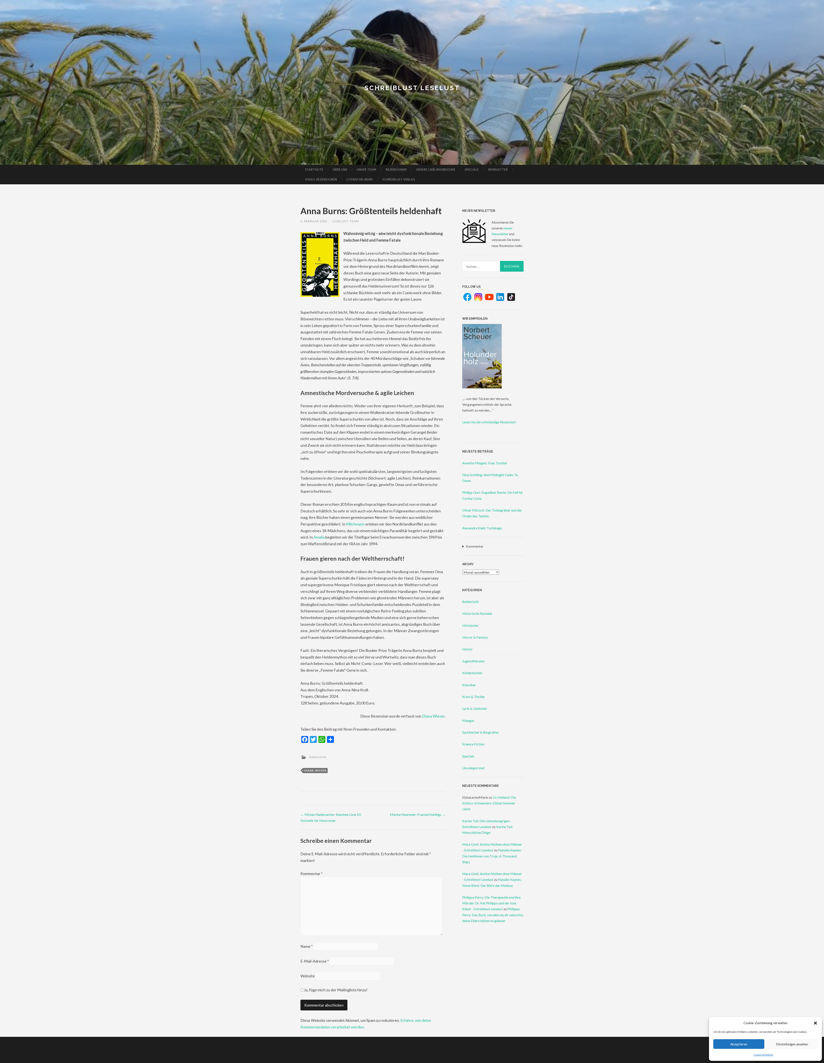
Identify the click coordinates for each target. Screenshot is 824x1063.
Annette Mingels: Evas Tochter (484, 463)
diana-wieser (315, 770)
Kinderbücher (472, 673)
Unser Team (366, 169)
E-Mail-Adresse (314, 961)
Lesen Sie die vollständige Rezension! (489, 422)
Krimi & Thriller (473, 697)
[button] (815, 1023)
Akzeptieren (738, 1044)
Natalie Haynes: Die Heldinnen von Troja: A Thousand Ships (492, 856)
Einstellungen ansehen (792, 1044)
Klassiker (469, 685)
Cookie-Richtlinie (763, 1054)
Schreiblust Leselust (412, 88)
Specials (472, 169)
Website (307, 976)
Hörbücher (470, 625)
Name (306, 946)
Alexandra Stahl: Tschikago (482, 528)
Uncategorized (473, 768)
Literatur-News (360, 179)
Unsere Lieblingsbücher (435, 169)
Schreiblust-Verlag (398, 179)
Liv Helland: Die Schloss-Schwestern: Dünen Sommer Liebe (489, 803)
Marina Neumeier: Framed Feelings (417, 814)
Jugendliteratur (473, 661)
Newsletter (498, 169)
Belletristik (318, 757)
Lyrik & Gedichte (474, 708)
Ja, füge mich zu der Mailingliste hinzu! (335, 989)
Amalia (319, 537)
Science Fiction (473, 744)
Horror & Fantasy (475, 637)
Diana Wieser (433, 716)
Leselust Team (346, 221)
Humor (467, 649)
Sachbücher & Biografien (480, 732)
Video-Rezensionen (321, 179)
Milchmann (355, 524)
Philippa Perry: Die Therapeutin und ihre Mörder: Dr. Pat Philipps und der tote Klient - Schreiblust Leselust (491, 903)
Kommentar (311, 873)
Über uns (340, 169)
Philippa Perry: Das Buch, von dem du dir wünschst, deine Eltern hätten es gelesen (493, 914)
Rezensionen (396, 169)
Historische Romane (477, 613)
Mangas (468, 720)
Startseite (314, 169)
